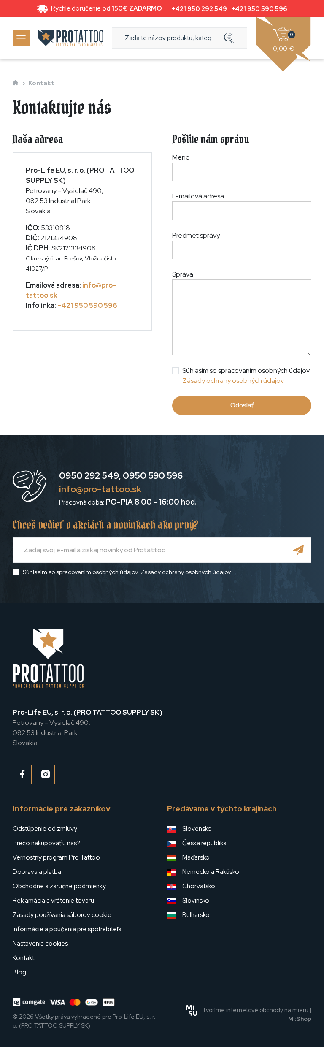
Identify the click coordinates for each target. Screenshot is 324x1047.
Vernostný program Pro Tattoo (56, 857)
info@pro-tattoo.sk (100, 489)
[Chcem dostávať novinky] (298, 550)
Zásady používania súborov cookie (62, 915)
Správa (182, 274)
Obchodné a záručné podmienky (59, 886)
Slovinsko (195, 900)
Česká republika (204, 843)
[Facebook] (22, 774)
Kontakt (23, 958)
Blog (19, 972)
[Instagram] (45, 774)
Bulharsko (196, 915)
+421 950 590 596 (259, 9)
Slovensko (197, 829)
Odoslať (242, 405)
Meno (181, 157)
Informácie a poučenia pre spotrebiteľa (67, 929)
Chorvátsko (198, 886)
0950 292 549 (89, 475)
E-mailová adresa (198, 196)
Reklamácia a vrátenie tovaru (53, 900)
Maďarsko (196, 857)
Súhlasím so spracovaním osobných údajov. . (127, 572)
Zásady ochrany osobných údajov (233, 380)
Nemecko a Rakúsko (210, 872)
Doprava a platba (37, 872)
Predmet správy (196, 235)
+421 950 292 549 (199, 9)
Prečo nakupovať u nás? (46, 843)
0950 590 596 (153, 475)
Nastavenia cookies (40, 943)
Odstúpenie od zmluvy (45, 829)
